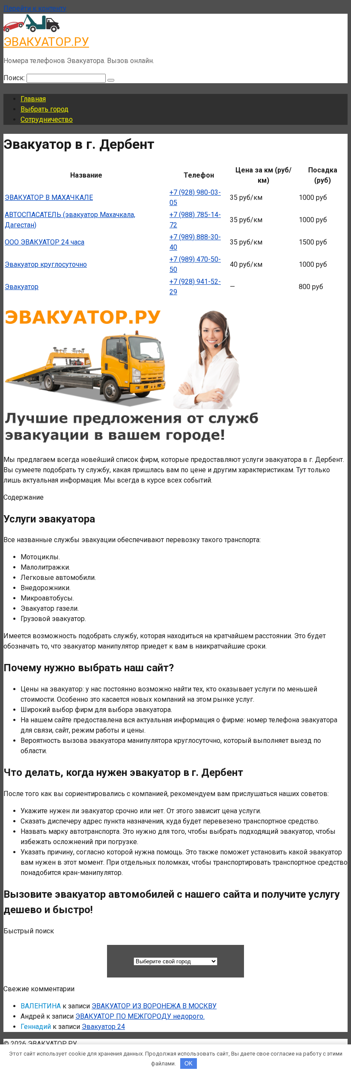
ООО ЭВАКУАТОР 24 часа (44, 242)
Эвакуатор (22, 287)
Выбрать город (44, 109)
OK (188, 1063)
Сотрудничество (47, 119)
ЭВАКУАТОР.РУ (46, 42)
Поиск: (15, 78)
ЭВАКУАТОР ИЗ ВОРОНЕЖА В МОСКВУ (154, 1006)
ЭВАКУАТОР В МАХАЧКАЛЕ (49, 197)
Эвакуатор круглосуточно (46, 264)
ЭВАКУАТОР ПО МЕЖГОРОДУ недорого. (140, 1016)
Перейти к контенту (34, 8)
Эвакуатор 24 (103, 1027)
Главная (33, 99)
